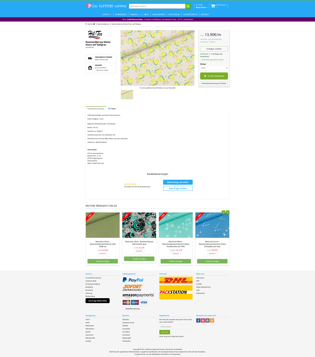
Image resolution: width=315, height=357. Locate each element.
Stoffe (88, 323)
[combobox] (160, 6)
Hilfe (197, 281)
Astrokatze (126, 335)
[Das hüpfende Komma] (106, 6)
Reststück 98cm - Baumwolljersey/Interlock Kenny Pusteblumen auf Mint (175, 244)
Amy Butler (126, 329)
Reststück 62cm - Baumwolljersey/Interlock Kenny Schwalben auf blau (212, 244)
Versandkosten (216, 39)
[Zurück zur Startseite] (94, 24)
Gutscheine (89, 335)
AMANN (125, 326)
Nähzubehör (90, 329)
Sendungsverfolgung (93, 284)
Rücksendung (90, 296)
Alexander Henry (128, 323)
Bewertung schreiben (178, 182)
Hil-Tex (91, 47)
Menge (203, 64)
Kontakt (199, 284)
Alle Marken (126, 341)
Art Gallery (126, 332)
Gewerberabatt (91, 281)
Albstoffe (125, 319)
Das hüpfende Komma (157, 349)
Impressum (200, 278)
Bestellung (89, 287)
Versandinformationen (93, 278)
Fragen (113, 108)
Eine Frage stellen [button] (178, 188)
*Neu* (88, 319)
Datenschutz (200, 293)
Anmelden (164, 332)
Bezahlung (89, 290)
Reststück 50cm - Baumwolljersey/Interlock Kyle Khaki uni (103, 244)
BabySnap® (126, 338)
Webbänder (90, 326)
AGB (197, 290)
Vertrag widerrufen (97, 300)
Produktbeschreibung (95, 109)
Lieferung (89, 293)
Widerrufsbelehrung (203, 287)
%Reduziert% (90, 338)
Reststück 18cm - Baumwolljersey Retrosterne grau (139, 242)
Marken (88, 332)
